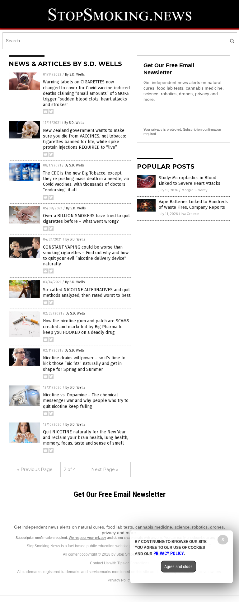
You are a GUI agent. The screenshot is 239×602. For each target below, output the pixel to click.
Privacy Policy (119, 580)
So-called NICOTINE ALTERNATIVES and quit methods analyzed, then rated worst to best (86, 292)
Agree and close (178, 566)
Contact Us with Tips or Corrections (119, 563)
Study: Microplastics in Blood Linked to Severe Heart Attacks (189, 180)
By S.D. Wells (75, 74)
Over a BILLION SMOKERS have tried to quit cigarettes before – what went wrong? (86, 218)
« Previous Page (35, 469)
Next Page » (104, 469)
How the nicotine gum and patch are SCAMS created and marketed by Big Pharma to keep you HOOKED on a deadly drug (86, 326)
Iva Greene (190, 214)
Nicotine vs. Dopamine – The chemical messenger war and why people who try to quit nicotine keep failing (86, 400)
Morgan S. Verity (194, 190)
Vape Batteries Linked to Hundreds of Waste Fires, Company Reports (193, 204)
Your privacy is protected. (162, 129)
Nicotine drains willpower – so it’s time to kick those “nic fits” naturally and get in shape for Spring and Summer (84, 363)
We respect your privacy (87, 537)
